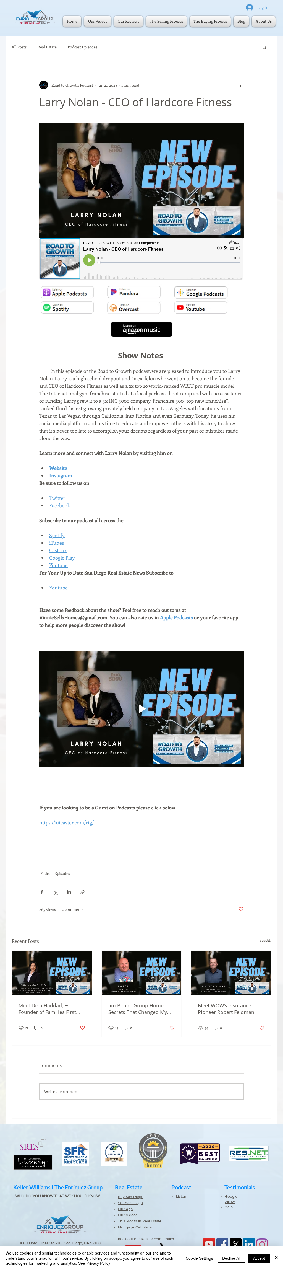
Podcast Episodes (82, 47)
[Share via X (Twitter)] (55, 892)
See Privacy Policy (94, 1263)
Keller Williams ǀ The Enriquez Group (58, 1187)
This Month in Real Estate (139, 1221)
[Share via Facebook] (41, 892)
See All (265, 940)
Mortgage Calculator (135, 1227)
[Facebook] (222, 1244)
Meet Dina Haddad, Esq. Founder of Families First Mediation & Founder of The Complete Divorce (51, 1008)
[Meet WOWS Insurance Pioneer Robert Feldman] (231, 973)
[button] (264, 47)
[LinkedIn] (249, 1244)
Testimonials (239, 1187)
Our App (125, 1209)
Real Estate (47, 47)
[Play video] (141, 708)
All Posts (19, 47)
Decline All (231, 1258)
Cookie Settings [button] (199, 1258)
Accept (259, 1258)
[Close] (276, 1258)
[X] (236, 1244)
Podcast (181, 1187)
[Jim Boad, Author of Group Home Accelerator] (142, 973)
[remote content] (141, 259)
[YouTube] (209, 1244)
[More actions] (240, 85)
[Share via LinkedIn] (69, 892)
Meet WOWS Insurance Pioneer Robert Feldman (226, 1008)
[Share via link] (82, 892)
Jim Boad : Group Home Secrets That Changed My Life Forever (137, 1008)
